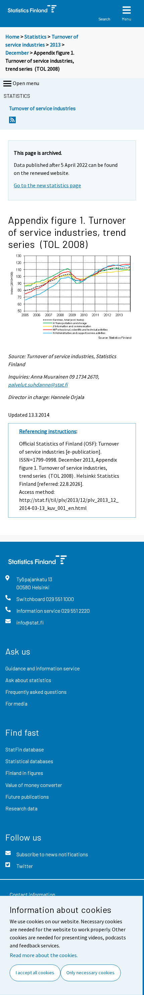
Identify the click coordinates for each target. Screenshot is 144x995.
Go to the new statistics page (47, 185)
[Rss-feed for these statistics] (12, 122)
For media (16, 703)
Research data (21, 808)
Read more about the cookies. (44, 955)
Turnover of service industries (42, 108)
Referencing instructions (47, 431)
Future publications (27, 796)
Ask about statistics (28, 680)
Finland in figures (24, 773)
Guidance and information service (42, 668)
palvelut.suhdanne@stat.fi (38, 384)
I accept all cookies (35, 973)
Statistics (35, 36)
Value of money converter (33, 785)
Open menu (26, 83)
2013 (55, 44)
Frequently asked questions (36, 691)
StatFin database (24, 749)
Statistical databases (29, 761)
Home (12, 36)
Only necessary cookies (90, 973)
